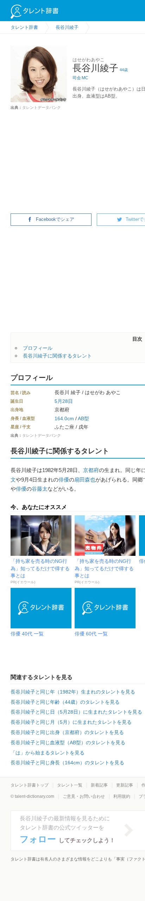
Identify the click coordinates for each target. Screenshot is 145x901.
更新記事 (124, 785)
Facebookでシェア (55, 219)
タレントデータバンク (41, 107)
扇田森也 (84, 480)
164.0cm (64, 418)
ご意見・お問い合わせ (84, 796)
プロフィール (37, 348)
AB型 (83, 418)
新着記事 (99, 785)
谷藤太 (40, 489)
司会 (76, 77)
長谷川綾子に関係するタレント (57, 356)
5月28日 (64, 401)
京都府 (91, 470)
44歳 (124, 70)
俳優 (63, 480)
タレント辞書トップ (30, 785)
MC (85, 77)
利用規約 (121, 796)
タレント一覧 (69, 785)
